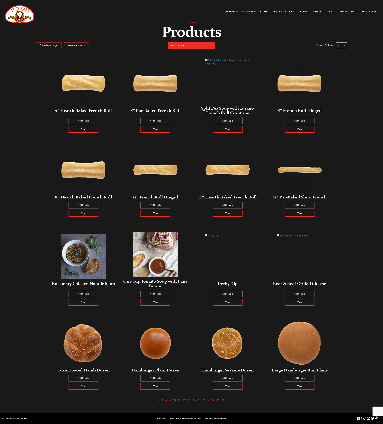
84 (213, 399)
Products (248, 11)
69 (194, 399)
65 (174, 399)
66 (179, 399)
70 (199, 399)
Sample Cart (369, 11)
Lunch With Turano (284, 11)
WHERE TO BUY (348, 11)
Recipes (264, 11)
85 (218, 399)
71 (204, 399)
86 (223, 399)
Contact (330, 11)
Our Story (230, 11)
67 (184, 399)
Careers (316, 11)
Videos (303, 11)
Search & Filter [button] (177, 45)
